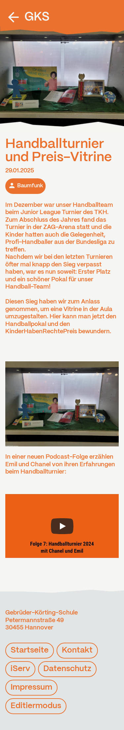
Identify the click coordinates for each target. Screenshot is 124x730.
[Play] (62, 526)
